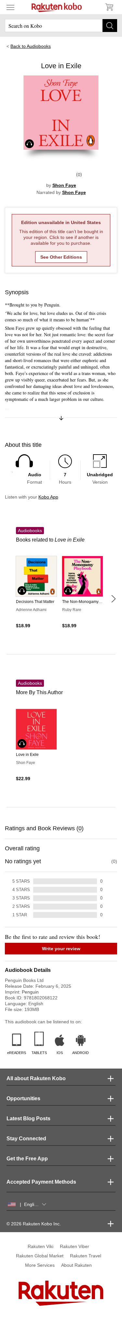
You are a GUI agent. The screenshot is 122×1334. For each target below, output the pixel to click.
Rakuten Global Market (39, 1255)
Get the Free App (27, 1158)
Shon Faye (64, 185)
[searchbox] (61, 25)
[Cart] (109, 7)
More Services (40, 1265)
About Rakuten (76, 1265)
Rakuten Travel (85, 1255)
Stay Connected (26, 1138)
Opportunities (23, 1098)
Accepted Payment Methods (41, 1182)
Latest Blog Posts (28, 1118)
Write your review (61, 948)
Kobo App (48, 497)
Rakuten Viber (74, 1246)
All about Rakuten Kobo (36, 1078)
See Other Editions (61, 257)
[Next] (113, 598)
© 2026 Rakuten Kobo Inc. (34, 1223)
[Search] (109, 25)
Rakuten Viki (40, 1246)
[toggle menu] (10, 7)
